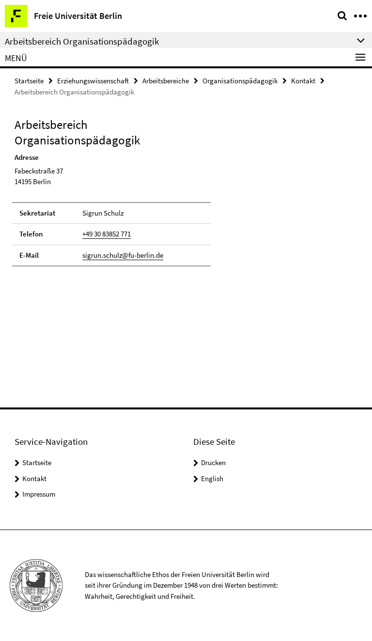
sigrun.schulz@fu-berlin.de (122, 255)
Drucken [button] (213, 462)
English (212, 478)
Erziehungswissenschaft (93, 80)
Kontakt (303, 80)
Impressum (38, 494)
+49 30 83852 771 (106, 233)
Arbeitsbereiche (165, 80)
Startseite (29, 80)
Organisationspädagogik (240, 80)
